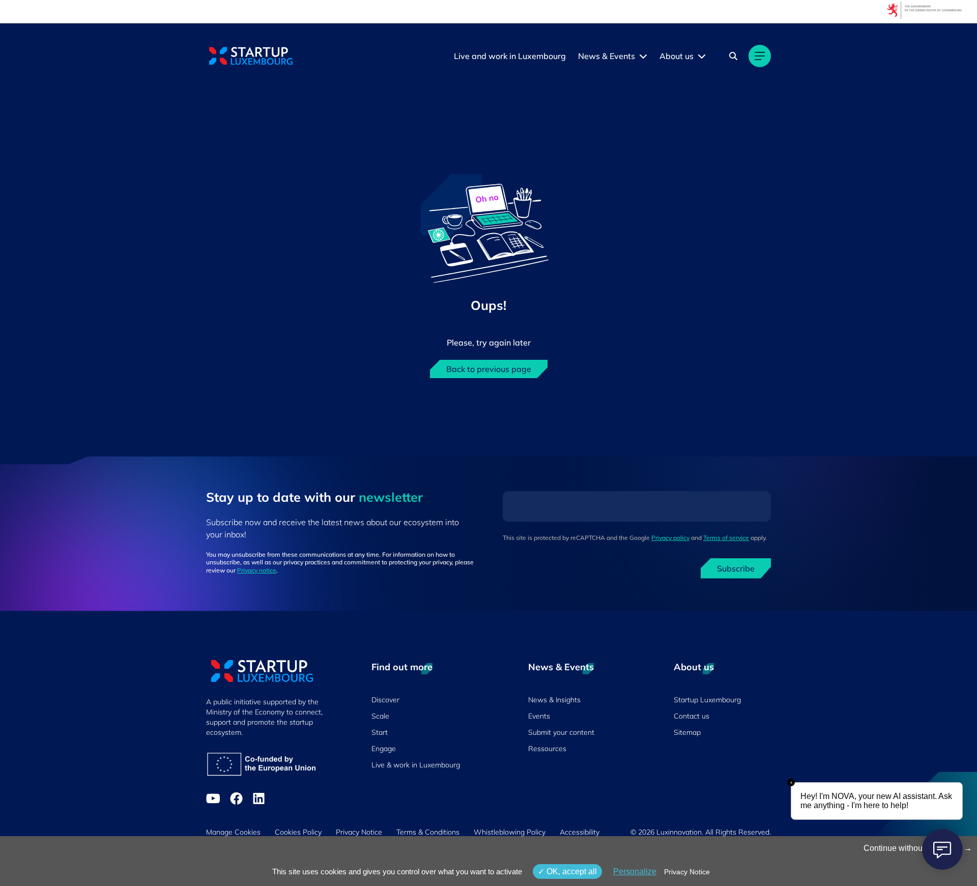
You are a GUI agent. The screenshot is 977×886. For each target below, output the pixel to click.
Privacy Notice (359, 832)
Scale (380, 716)
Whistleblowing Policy (509, 832)
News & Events (606, 56)
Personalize (634, 871)
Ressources (547, 748)
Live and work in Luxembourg (510, 56)
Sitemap (687, 732)
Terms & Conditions (427, 832)
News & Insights (554, 699)
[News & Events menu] (643, 56)
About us (676, 56)
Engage (383, 748)
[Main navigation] (760, 56)
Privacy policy (670, 537)
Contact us (691, 716)
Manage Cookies (233, 832)
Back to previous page (488, 369)
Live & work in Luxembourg (415, 764)
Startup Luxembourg (707, 699)
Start (379, 732)
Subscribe (736, 568)
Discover (385, 699)
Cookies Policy (298, 832)
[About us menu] (702, 56)
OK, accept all (570, 871)
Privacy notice (256, 570)
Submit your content (561, 732)
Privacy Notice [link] (687, 872)
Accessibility (579, 832)
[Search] (733, 56)
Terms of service (726, 537)
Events (539, 716)
